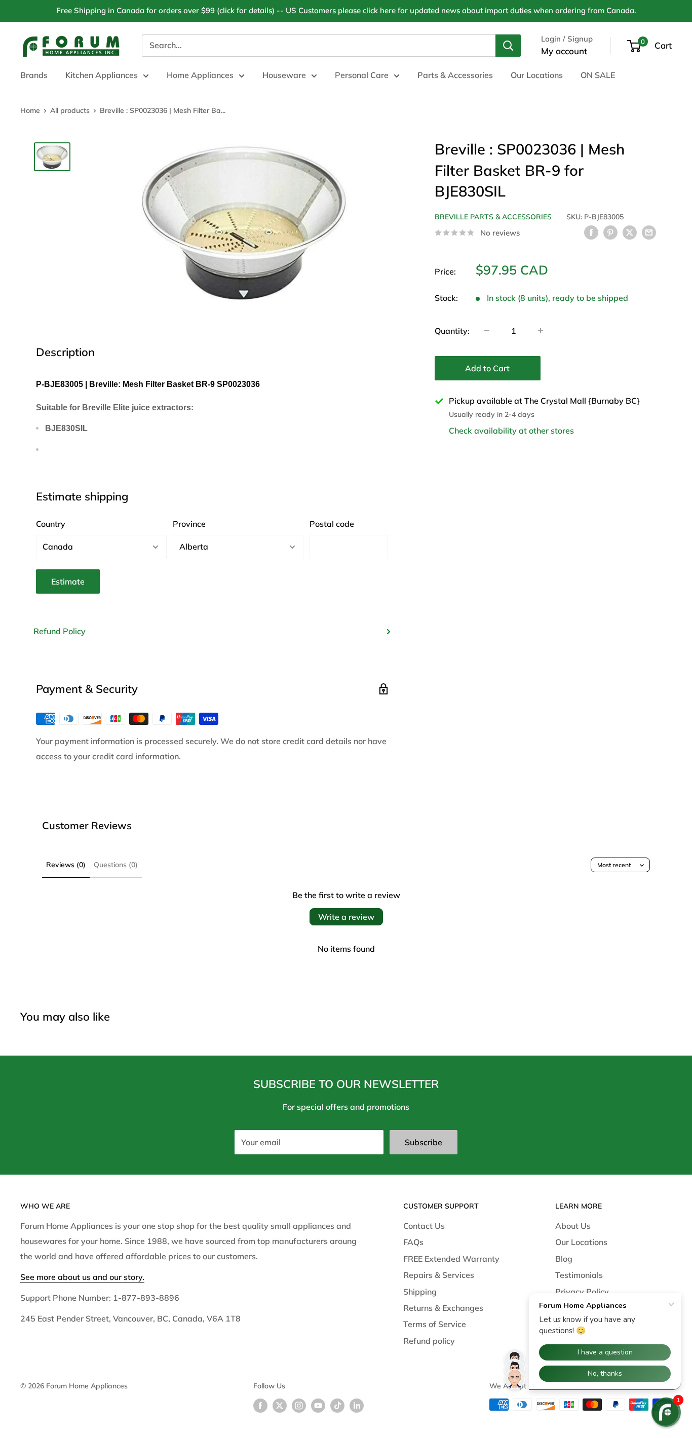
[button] (666, 1412)
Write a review (346, 917)
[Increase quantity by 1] (540, 330)
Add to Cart (487, 368)
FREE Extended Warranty (451, 1259)
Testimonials (579, 1275)
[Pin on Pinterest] (610, 232)
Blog (563, 1259)
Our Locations (537, 75)
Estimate (68, 581)
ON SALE (598, 75)
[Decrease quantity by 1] (486, 330)
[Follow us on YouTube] (318, 1405)
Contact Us (424, 1226)
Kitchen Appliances (101, 75)
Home (30, 110)
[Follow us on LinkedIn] (357, 1405)
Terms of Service (434, 1324)
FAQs (413, 1242)
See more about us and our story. (82, 1277)
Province (189, 524)
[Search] (508, 45)
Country (50, 524)
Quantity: (452, 330)
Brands (34, 75)
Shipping (420, 1292)
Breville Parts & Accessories (493, 216)
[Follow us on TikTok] (337, 1405)
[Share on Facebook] (591, 232)
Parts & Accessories (455, 75)
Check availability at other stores (511, 430)
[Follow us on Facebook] (260, 1405)
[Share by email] (649, 232)
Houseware (284, 75)
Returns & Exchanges (443, 1308)
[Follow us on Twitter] (280, 1405)
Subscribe (423, 1142)
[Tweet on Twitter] (630, 232)
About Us (573, 1226)
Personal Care (362, 75)
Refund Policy (59, 631)
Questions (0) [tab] (116, 864)
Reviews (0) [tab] (66, 864)
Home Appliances (200, 75)
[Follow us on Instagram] (299, 1405)
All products (70, 110)
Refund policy (429, 1341)
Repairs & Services (438, 1275)
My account (564, 51)
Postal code (332, 524)
